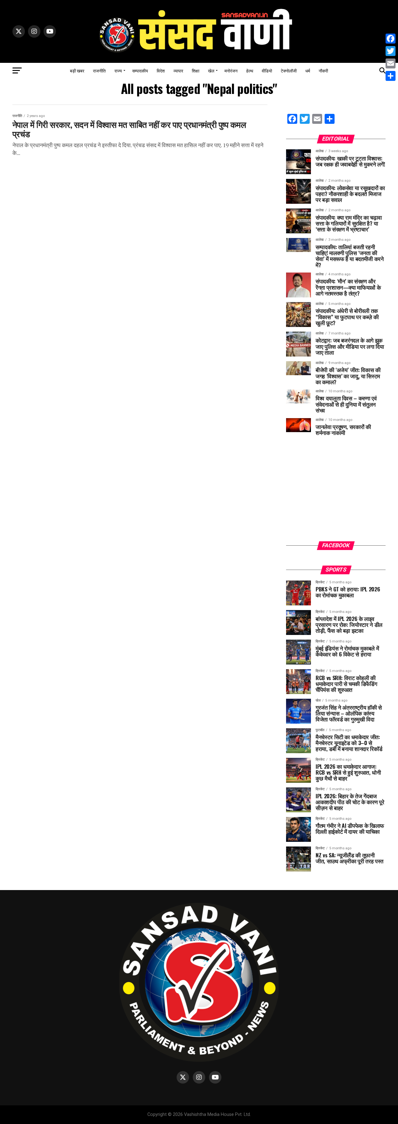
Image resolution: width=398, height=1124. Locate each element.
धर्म (307, 70)
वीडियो (267, 70)
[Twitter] (390, 51)
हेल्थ (249, 70)
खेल (211, 70)
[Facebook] (390, 38)
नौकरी (323, 70)
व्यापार (178, 70)
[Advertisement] (336, 493)
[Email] (390, 63)
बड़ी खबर (77, 70)
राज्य (118, 70)
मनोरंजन (231, 70)
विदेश (161, 70)
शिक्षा (195, 70)
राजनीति (99, 70)
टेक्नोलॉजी (289, 70)
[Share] (390, 76)
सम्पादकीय (140, 70)
